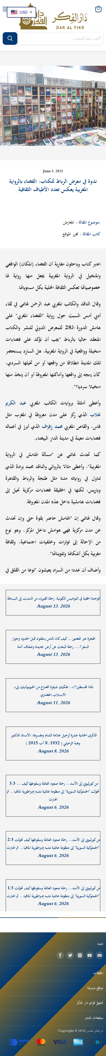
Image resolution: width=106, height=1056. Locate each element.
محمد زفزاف (52, 427)
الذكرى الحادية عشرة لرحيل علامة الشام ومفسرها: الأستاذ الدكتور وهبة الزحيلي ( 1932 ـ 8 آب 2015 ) (54, 739)
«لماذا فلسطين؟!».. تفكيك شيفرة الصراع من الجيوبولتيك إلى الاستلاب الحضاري (53, 691)
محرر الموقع (70, 234)
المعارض (68, 222)
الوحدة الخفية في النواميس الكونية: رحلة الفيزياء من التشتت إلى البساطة (53, 598)
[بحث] (10, 38)
